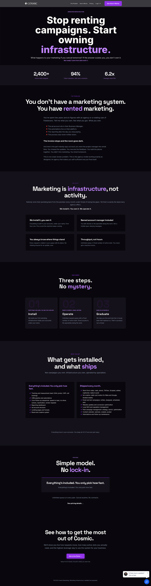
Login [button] (97, 3)
